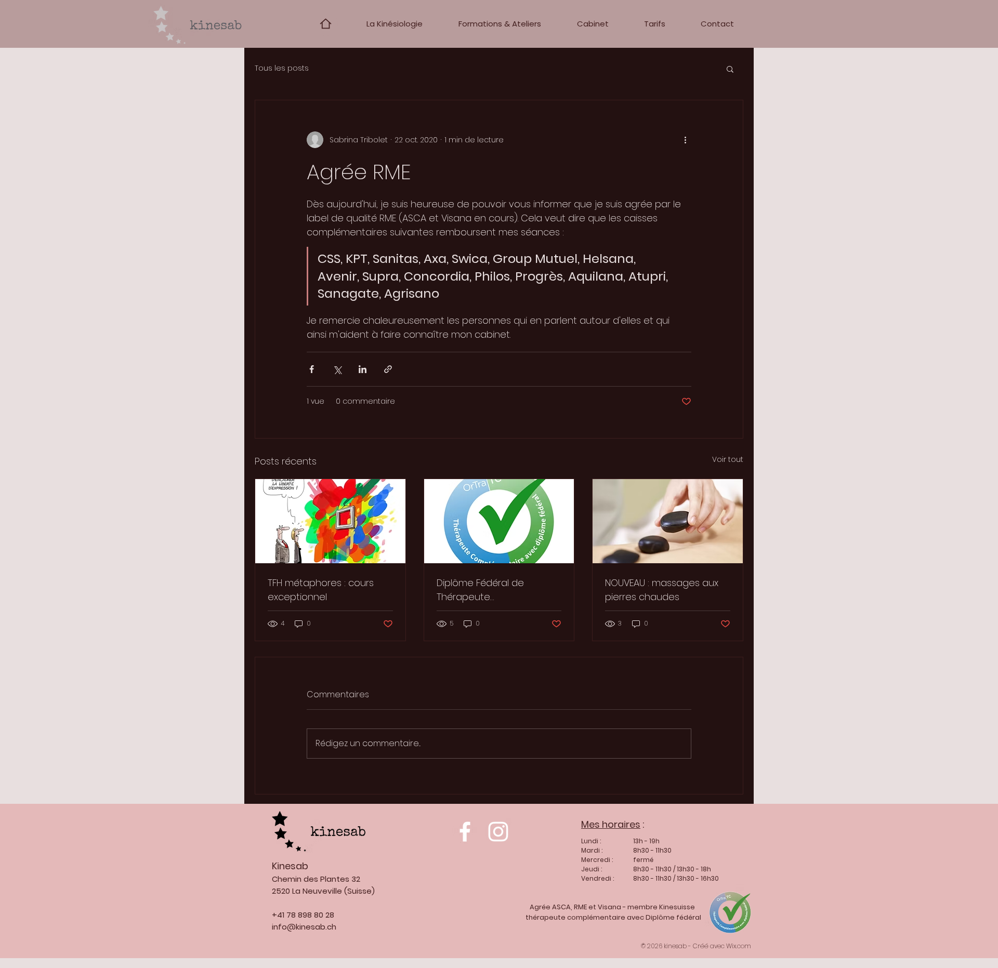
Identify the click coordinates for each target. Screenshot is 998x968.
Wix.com (738, 946)
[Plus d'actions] (685, 140)
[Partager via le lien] (388, 369)
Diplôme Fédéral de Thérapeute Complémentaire (480, 590)
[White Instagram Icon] (498, 831)
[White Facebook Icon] (465, 831)
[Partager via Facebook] (312, 369)
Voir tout (727, 459)
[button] (730, 68)
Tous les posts (282, 68)
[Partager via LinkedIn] (362, 369)
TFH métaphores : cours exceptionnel (321, 589)
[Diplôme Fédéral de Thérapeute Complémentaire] (499, 521)
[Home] (325, 23)
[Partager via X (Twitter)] (337, 369)
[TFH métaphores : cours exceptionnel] (330, 521)
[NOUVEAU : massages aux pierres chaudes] (668, 521)
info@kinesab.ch (304, 926)
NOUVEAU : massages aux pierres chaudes (661, 589)
